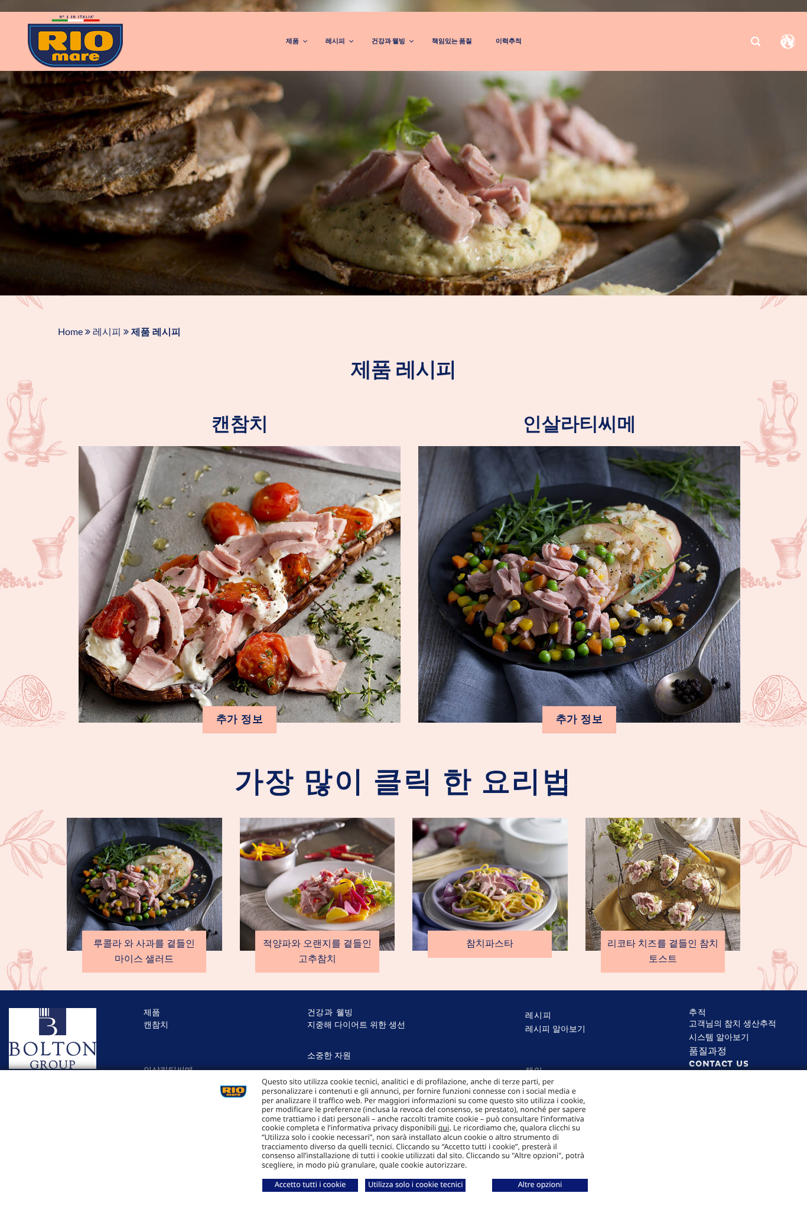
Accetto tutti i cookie (310, 1184)
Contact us (719, 1064)
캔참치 (239, 424)
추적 (697, 1012)
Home (70, 332)
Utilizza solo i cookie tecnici (415, 1184)
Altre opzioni (540, 1184)
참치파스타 (489, 944)
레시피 (107, 332)
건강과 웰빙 (330, 1012)
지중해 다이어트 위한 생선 (356, 1025)
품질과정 (708, 1051)
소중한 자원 (329, 1056)
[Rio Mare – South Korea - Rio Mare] (104, 41)
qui (444, 1127)
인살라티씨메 (579, 424)
